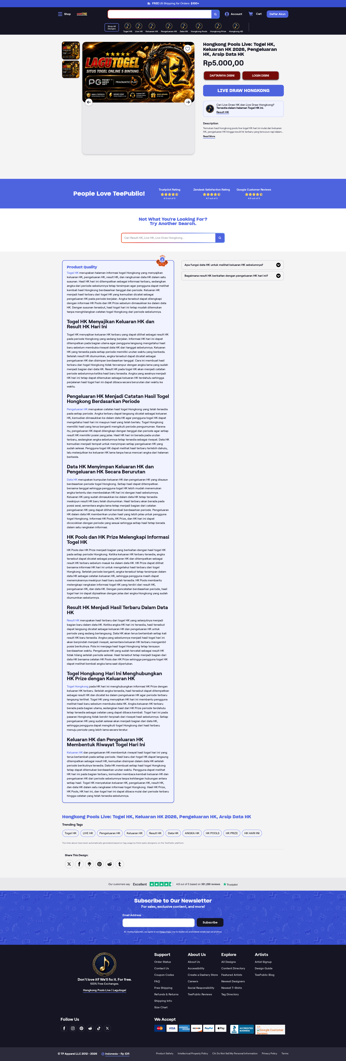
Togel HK (73, 272)
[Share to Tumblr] (119, 863)
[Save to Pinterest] (99, 863)
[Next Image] (187, 102)
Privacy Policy (165, 932)
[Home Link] (82, 14)
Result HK (73, 620)
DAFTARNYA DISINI (222, 75)
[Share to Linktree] (89, 863)
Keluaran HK (75, 752)
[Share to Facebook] (79, 863)
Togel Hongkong (77, 686)
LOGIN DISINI (260, 75)
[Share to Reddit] (109, 863)
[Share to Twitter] (69, 863)
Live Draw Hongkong (244, 90)
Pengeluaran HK (77, 409)
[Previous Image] (88, 102)
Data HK (72, 479)
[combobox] (160, 14)
